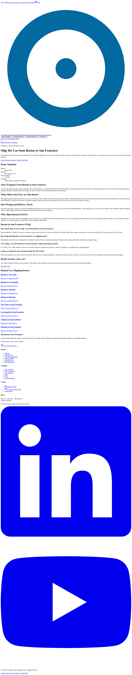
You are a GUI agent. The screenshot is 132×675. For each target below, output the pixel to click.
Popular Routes (9, 362)
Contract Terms (5, 673)
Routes (15, 142)
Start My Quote (5, 266)
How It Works (9, 369)
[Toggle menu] (1, 141)
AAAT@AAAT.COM (14, 389)
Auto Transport (9, 358)
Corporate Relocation (11, 357)
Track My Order (6, 139)
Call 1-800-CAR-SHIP (21, 160)
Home (3, 142)
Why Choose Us (10, 371)
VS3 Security (9, 373)
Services (7, 353)
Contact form (9, 391)
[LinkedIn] (66, 536)
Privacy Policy (15, 673)
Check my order (19, 2)
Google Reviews (10, 378)
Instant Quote (15, 139)
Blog (6, 375)
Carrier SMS (24, 673)
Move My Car (9, 360)
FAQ (6, 376)
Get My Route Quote (7, 160)
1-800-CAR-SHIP (29, 2)
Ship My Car (9, 142)
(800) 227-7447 (12, 387)
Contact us (11, 2)
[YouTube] (66, 667)
